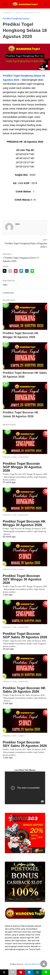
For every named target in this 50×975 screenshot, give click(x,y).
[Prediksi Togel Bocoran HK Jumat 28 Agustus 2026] (25, 395)
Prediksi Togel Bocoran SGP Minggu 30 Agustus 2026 (22, 467)
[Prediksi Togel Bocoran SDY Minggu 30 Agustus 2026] (25, 554)
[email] (12, 972)
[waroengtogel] (25, 4)
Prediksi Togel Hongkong (15, 515)
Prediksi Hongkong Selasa (27, 12)
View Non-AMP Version (32, 964)
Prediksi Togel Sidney (14, 569)
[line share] (32, 271)
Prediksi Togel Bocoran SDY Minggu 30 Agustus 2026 (22, 579)
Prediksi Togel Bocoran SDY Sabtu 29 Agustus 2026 (25, 744)
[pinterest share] (16, 271)
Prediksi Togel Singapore (16, 457)
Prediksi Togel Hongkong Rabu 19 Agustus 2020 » (26, 245)
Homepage (7, 12)
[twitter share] (4, 271)
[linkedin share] (21, 271)
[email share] (10, 271)
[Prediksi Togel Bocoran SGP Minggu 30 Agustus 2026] (25, 442)
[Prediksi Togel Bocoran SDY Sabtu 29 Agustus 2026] (25, 721)
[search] (45, 4)
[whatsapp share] (27, 271)
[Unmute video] (25, 788)
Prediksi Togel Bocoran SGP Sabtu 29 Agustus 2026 (25, 635)
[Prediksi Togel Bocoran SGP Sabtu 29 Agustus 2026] (25, 612)
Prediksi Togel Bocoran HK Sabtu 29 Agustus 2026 (24, 689)
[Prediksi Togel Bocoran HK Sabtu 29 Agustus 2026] (25, 355)
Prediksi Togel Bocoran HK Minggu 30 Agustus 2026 (24, 523)
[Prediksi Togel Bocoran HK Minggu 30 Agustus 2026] (25, 316)
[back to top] (43, 963)
